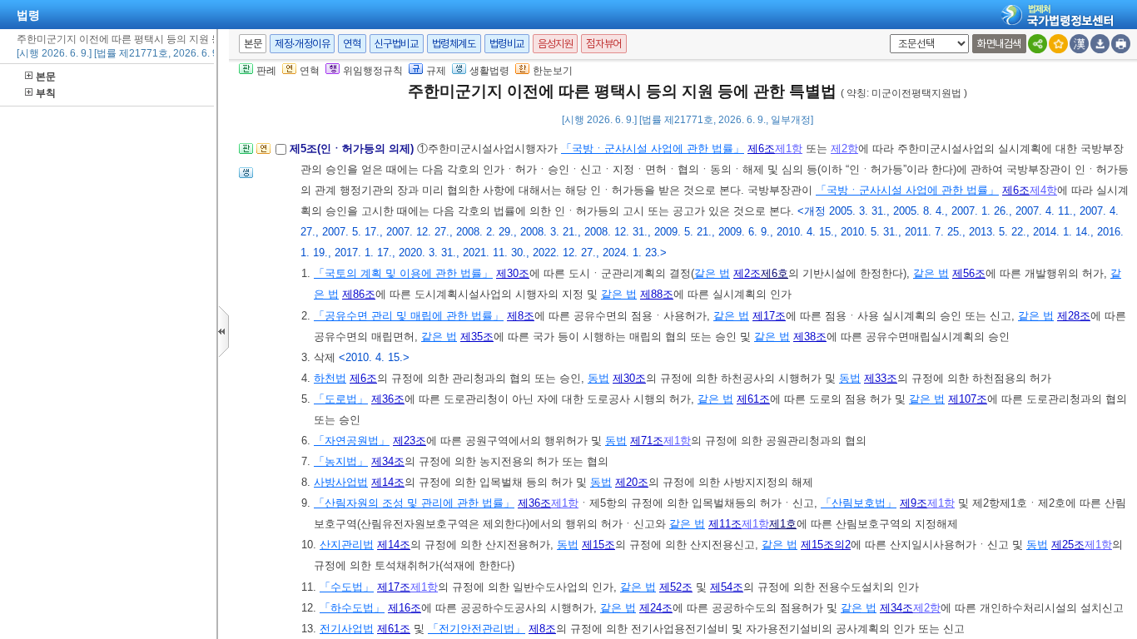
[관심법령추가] (1058, 43)
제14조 (388, 482)
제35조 (477, 336)
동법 (598, 378)
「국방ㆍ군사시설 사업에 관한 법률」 (652, 148)
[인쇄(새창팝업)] (1120, 43)
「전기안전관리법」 (476, 628)
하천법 (330, 378)
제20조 (631, 482)
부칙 (46, 93)
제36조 (388, 399)
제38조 (810, 336)
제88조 (656, 294)
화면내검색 (999, 43)
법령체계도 (454, 43)
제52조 (676, 587)
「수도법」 (347, 587)
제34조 (388, 461)
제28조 (1073, 316)
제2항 (844, 148)
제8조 (520, 316)
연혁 (351, 43)
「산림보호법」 (858, 503)
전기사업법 (347, 628)
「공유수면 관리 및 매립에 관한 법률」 (409, 316)
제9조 (913, 503)
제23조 (409, 440)
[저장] (1100, 43)
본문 (46, 76)
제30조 (512, 273)
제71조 (646, 440)
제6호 (774, 273)
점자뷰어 (603, 43)
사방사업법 (341, 482)
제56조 (969, 273)
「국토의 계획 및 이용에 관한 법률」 (403, 273)
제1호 (783, 524)
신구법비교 (397, 43)
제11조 (725, 524)
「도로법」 (341, 399)
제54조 (726, 587)
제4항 (1043, 190)
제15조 (598, 544)
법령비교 (506, 43)
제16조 (404, 608)
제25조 (1068, 544)
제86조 (358, 294)
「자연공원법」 (352, 440)
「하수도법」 (352, 608)
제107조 (967, 399)
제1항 (788, 148)
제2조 (747, 273)
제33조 (880, 378)
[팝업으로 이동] (246, 177)
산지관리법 (347, 544)
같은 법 (712, 273)
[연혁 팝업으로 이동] (263, 153)
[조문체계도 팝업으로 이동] (246, 153)
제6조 (761, 148)
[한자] (1079, 43)
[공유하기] (1037, 43)
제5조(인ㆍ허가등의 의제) (353, 148)
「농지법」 (341, 461)
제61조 (753, 399)
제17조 (769, 316)
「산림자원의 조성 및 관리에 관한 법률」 (414, 503)
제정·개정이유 (302, 43)
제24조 (656, 608)
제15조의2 (826, 544)
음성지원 (555, 43)
